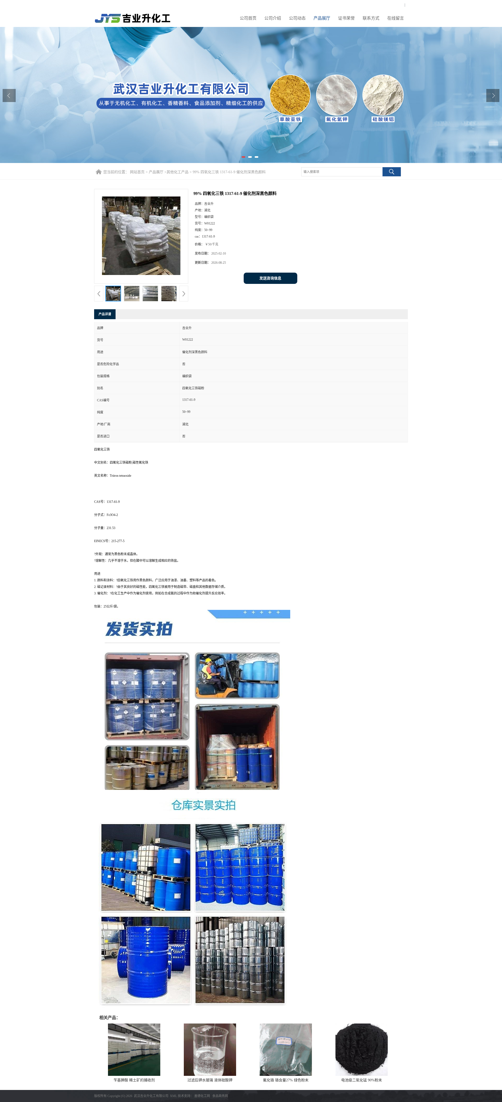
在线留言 (395, 18)
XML (173, 1096)
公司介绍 (272, 18)
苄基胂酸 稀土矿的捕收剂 (134, 1080)
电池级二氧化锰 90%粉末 (361, 1080)
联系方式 (371, 18)
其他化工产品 (178, 172)
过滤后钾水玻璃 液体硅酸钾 (209, 1080)
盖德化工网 (202, 1096)
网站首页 (137, 172)
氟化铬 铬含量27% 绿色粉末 (286, 1080)
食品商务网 (220, 1096)
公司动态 (297, 18)
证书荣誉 (346, 18)
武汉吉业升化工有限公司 (151, 1096)
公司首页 (248, 18)
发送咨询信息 (270, 278)
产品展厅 (321, 18)
